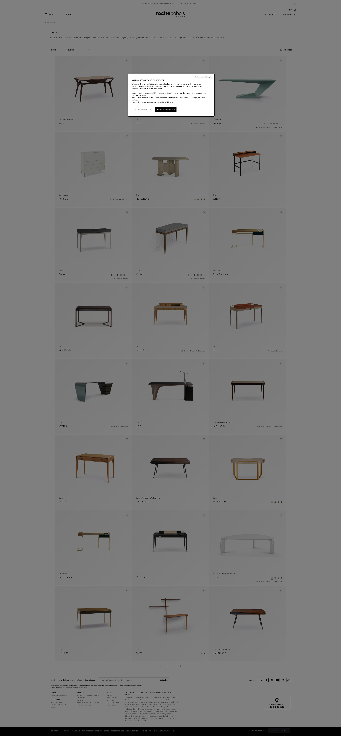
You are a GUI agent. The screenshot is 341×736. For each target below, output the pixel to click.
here (142, 102)
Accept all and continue (166, 109)
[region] (171, 95)
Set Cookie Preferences (143, 109)
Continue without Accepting (204, 77)
